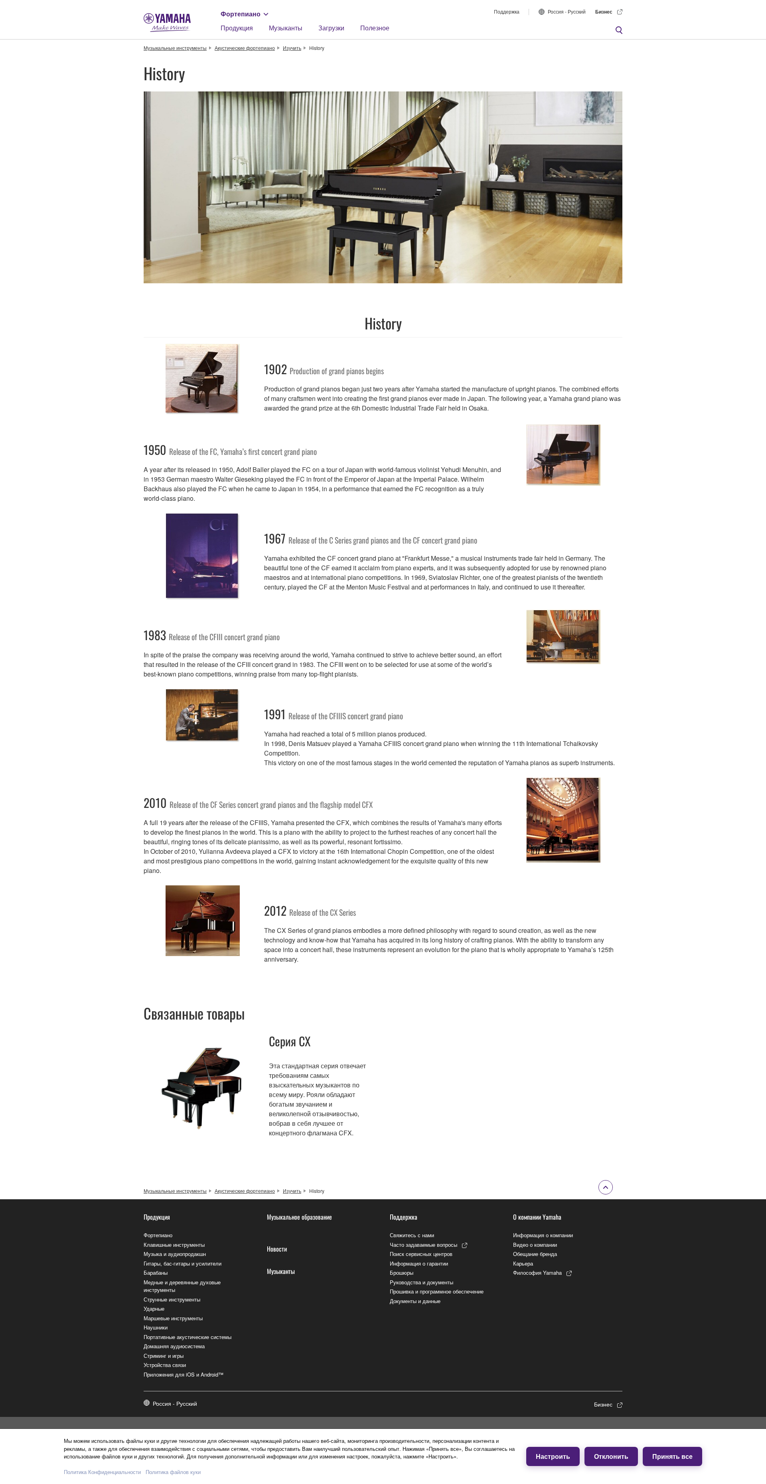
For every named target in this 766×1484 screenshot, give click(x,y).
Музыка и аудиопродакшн (175, 1254)
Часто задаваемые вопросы (423, 1244)
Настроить (553, 1456)
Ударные (154, 1308)
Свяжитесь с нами (412, 1235)
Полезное (374, 27)
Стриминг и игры (164, 1355)
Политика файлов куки (173, 1472)
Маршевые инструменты (173, 1318)
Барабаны (156, 1272)
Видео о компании (535, 1244)
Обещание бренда (535, 1254)
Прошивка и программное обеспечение (437, 1291)
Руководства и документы (421, 1282)
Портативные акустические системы (187, 1337)
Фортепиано (241, 13)
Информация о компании (543, 1235)
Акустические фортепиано (245, 47)
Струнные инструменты (172, 1299)
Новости (277, 1249)
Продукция (237, 27)
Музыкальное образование (299, 1217)
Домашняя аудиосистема (174, 1346)
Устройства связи (165, 1365)
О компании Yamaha (537, 1217)
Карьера (523, 1263)
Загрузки (331, 27)
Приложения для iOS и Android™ (183, 1374)
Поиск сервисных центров (421, 1254)
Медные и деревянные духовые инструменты (182, 1286)
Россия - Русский (567, 11)
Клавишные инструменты (174, 1244)
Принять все (672, 1456)
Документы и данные (415, 1301)
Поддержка (506, 11)
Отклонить (611, 1456)
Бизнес (603, 11)
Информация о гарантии (419, 1263)
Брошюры (401, 1272)
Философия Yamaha (537, 1272)
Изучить (292, 47)
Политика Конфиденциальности (102, 1472)
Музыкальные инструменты (175, 47)
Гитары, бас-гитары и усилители (182, 1263)
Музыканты (285, 27)
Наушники (156, 1327)
